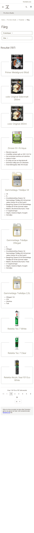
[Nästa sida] (30, 394)
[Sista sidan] (17, 397)
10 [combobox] (16, 401)
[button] (20, 401)
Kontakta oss (6, 412)
